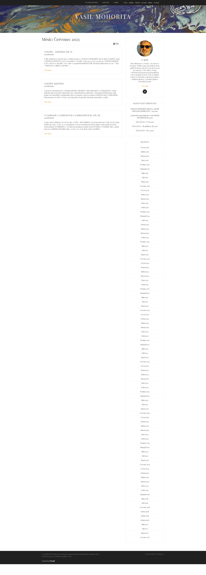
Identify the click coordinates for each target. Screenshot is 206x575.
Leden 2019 (145, 490)
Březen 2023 (145, 276)
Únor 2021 (144, 383)
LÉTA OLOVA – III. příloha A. (141, 126)
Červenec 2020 (145, 413)
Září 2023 (145, 250)
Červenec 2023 (145, 259)
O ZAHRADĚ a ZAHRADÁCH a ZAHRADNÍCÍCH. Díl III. (72, 115)
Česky (125, 2)
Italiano (150, 2)
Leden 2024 (145, 237)
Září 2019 (145, 456)
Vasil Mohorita (103, 16)
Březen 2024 (145, 233)
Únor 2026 (144, 160)
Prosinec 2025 (144, 165)
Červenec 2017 (145, 537)
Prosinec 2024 (144, 212)
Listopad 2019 (144, 447)
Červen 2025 (145, 190)
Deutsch (156, 2)
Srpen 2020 (145, 409)
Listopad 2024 (144, 216)
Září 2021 (145, 353)
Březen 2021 (145, 379)
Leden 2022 (144, 336)
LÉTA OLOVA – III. (142, 131)
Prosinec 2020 (145, 392)
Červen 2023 (145, 263)
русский (143, 2)
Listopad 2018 (144, 494)
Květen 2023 (145, 267)
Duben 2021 (145, 375)
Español (137, 2)
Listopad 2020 (145, 396)
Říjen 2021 (145, 349)
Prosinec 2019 (145, 443)
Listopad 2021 (144, 345)
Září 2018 (145, 503)
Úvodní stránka (91, 2)
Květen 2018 (145, 512)
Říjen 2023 (145, 246)
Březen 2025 (145, 199)
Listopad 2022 (144, 293)
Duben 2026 (145, 152)
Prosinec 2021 (144, 340)
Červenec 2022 (145, 310)
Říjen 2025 (145, 173)
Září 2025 (145, 177)
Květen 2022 (145, 319)
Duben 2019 (145, 477)
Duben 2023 (145, 272)
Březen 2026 (145, 156)
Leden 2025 (144, 207)
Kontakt (106, 2)
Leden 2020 (145, 439)
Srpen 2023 (145, 255)
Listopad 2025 (144, 169)
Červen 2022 (145, 315)
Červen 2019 (145, 469)
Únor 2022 (144, 332)
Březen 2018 (145, 520)
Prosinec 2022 (144, 289)
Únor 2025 (144, 203)
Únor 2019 (144, 486)
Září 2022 (145, 302)
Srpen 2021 (145, 357)
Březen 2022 (145, 327)
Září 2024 (145, 220)
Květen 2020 (145, 422)
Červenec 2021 (145, 362)
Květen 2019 (145, 473)
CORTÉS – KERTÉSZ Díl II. (58, 52)
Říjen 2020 (144, 400)
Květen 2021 (145, 370)
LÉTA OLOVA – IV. (142, 122)
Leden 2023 (144, 285)
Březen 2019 (145, 482)
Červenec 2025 (145, 186)
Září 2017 (145, 529)
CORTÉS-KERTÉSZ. (54, 83)
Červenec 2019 (145, 465)
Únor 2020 (144, 435)
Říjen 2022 (145, 297)
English (131, 2)
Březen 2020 (145, 430)
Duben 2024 (145, 229)
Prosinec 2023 (144, 242)
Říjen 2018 (145, 499)
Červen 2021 (145, 366)
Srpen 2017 (145, 533)
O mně (116, 2)
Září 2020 (145, 405)
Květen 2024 (145, 225)
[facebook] (145, 91)
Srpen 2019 (145, 460)
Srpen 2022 (145, 306)
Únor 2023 (144, 280)
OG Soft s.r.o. (159, 554)
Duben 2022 (145, 323)
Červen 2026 (145, 148)
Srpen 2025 (145, 182)
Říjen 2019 (145, 452)
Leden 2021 (144, 387)
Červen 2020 (145, 417)
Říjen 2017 (145, 524)
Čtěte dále (48, 70)
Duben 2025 (145, 195)
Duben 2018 (145, 516)
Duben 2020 (145, 426)
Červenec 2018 (145, 507)
